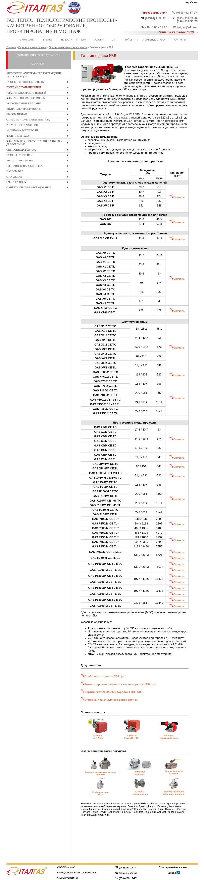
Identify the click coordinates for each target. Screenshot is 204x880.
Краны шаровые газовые (174, 772)
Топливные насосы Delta (38, 166)
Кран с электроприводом (38, 109)
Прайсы (128, 40)
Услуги (98, 40)
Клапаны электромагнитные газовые (100, 773)
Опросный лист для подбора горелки (111, 699)
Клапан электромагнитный (38, 93)
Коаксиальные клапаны (38, 104)
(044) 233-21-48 (128, 867)
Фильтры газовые (140, 772)
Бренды (47, 40)
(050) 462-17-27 (186, 12)
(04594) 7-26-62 (155, 18)
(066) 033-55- (185, 21)
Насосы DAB (38, 172)
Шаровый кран (38, 115)
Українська (192, 2)
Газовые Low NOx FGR (131, 736)
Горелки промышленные (38, 88)
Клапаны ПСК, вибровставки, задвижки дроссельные (38, 143)
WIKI (83, 40)
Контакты (180, 40)
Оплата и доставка (153, 40)
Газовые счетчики (38, 156)
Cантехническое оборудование (38, 188)
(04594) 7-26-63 (128, 873)
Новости (66, 40)
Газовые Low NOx (98, 736)
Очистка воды (38, 183)
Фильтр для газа (38, 136)
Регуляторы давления (38, 125)
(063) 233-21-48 (187, 18)
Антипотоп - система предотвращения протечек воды (34, 75)
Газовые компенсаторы (139, 792)
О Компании (27, 40)
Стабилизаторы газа (100, 793)
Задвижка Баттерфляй (38, 131)
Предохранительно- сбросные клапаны (174, 792)
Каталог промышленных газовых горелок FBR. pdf (120, 684)
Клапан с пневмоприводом (38, 99)
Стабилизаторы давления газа (38, 120)
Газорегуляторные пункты (38, 82)
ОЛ (113, 40)
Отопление (38, 177)
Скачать (179, 197)
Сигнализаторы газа (38, 150)
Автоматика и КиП (38, 161)
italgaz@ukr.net (187, 27)
